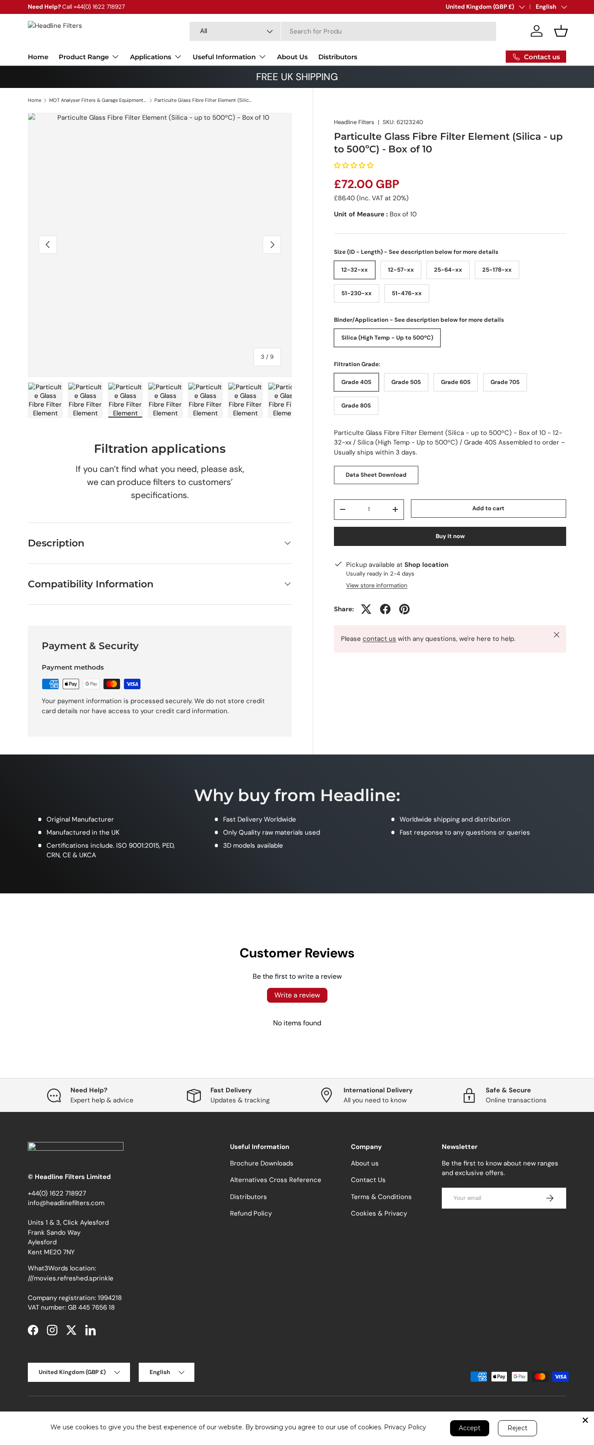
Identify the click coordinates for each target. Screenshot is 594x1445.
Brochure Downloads (262, 1163)
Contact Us (368, 1180)
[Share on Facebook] (385, 609)
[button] (561, 30)
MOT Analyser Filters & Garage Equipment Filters (98, 100)
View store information (376, 585)
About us (365, 1163)
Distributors (337, 57)
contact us (379, 638)
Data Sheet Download (376, 474)
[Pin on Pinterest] (404, 609)
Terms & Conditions (381, 1196)
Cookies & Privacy (379, 1213)
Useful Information (224, 57)
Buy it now (450, 535)
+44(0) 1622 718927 (57, 1193)
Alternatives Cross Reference (275, 1180)
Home (38, 57)
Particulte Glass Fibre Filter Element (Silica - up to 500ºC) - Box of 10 (203, 100)
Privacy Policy (405, 1427)
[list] (159, 245)
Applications (150, 57)
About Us (292, 57)
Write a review (297, 995)
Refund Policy (251, 1213)
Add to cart (488, 508)
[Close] (585, 1420)
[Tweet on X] (366, 609)
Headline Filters (354, 122)
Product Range (84, 57)
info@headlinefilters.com (66, 1203)
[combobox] (343, 31)
